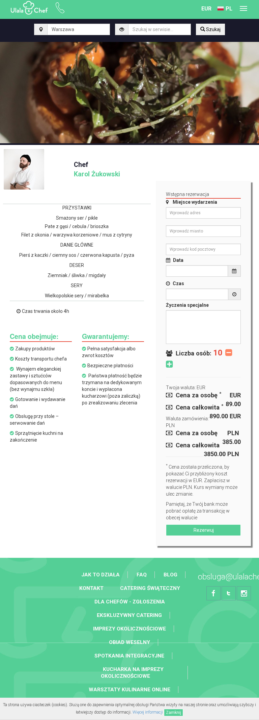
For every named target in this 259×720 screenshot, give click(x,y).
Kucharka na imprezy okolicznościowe (132, 672)
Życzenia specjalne (187, 305)
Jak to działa (100, 575)
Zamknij (173, 712)
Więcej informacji (148, 712)
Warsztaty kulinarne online (129, 690)
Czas (178, 283)
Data (178, 260)
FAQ (142, 575)
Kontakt (91, 588)
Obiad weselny (129, 642)
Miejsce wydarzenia (195, 202)
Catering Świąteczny (150, 588)
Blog (170, 575)
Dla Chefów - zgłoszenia (129, 602)
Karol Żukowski (97, 169)
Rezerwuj (203, 530)
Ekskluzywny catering (129, 615)
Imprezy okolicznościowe (129, 629)
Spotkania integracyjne (129, 656)
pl (229, 8)
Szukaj (213, 29)
